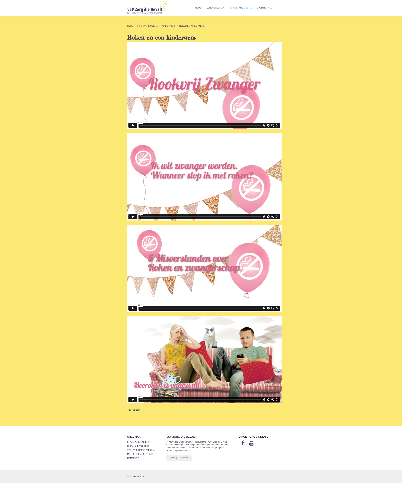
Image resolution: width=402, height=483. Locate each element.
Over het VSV (264, 8)
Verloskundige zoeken (140, 450)
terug (136, 410)
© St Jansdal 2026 (135, 476)
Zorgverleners (215, 8)
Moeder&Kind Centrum (140, 454)
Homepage (133, 458)
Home (198, 8)
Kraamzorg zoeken (138, 442)
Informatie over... (241, 8)
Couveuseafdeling (138, 446)
